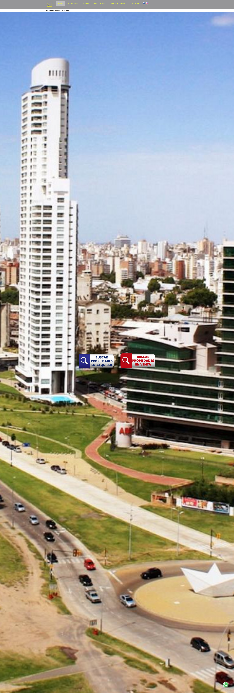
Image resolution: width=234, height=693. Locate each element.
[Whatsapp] (225, 684)
